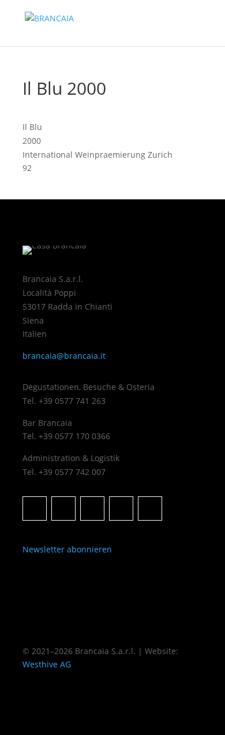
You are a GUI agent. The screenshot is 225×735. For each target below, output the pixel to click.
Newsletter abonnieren (67, 549)
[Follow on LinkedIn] (92, 508)
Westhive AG (46, 664)
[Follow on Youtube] (150, 508)
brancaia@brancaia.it (64, 355)
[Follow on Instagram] (34, 508)
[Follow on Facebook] (63, 508)
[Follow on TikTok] (121, 508)
